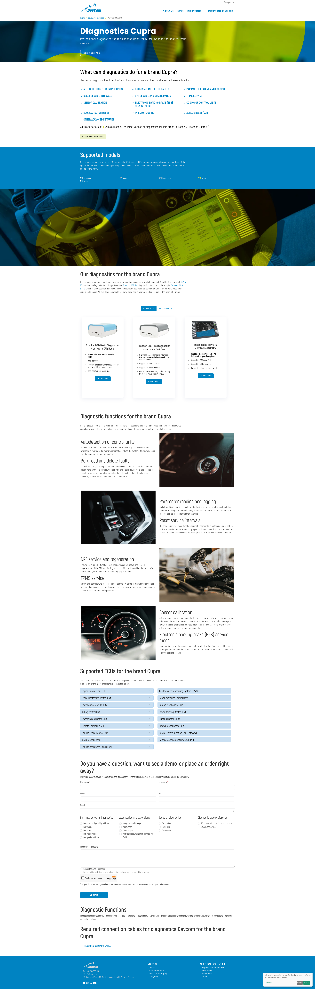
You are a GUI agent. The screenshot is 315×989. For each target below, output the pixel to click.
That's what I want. (91, 53)
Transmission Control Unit (94, 719)
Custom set (166, 830)
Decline (299, 983)
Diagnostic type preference (213, 817)
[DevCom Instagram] (88, 983)
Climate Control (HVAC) (93, 726)
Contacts (152, 967)
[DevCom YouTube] (95, 983)
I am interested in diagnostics (96, 817)
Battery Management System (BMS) (176, 740)
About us (168, 10)
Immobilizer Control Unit (171, 705)
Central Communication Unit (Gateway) (178, 733)
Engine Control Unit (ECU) (94, 691)
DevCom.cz (205, 977)
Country (83, 805)
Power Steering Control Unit (172, 712)
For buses (87, 830)
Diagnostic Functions (93, 136)
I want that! (103, 378)
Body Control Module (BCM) (95, 705)
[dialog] (288, 980)
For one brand (148, 308)
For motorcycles (89, 834)
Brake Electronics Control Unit (96, 698)
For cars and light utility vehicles (96, 823)
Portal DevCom (207, 971)
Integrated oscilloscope (132, 823)
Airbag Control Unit (91, 712)
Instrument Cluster (91, 740)
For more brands (165, 308)
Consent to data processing (94, 869)
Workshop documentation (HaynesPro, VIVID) (138, 835)
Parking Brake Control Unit (95, 733)
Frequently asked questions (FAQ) (213, 967)
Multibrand (166, 827)
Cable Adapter (128, 830)
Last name (163, 782)
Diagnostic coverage (220, 10)
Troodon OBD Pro (130, 285)
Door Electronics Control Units (173, 698)
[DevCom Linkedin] (91, 983)
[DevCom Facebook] (84, 983)
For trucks (87, 827)
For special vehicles (91, 837)
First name (84, 782)
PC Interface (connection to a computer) (217, 823)
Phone (161, 793)
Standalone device (208, 827)
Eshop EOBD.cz (207, 973)
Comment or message (89, 847)
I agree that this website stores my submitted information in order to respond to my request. (116, 872)
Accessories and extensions (134, 817)
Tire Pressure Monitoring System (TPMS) (178, 691)
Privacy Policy (153, 977)
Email (82, 793)
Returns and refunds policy (158, 973)
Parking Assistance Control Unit (97, 747)
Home (82, 18)
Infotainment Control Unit (171, 726)
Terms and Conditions (156, 971)
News (180, 10)
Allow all (306, 983)
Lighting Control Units (169, 719)
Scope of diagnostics (170, 817)
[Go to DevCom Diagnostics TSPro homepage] (89, 965)
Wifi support (127, 827)
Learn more (268, 983)
